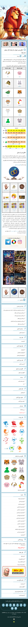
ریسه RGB (22, 410)
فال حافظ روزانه (6, 199)
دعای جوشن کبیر (21, 381)
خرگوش (19, 86)
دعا (23, 384)
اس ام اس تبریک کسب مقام (19, 313)
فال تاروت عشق (21, 526)
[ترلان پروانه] (14, 44)
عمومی (18, 300)
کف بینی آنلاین (21, 364)
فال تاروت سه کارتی (20, 510)
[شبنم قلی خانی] (6, 44)
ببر (19, 96)
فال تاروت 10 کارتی (6, 210)
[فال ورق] (8, 279)
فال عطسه (22, 584)
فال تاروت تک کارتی (20, 507)
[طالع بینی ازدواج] (14, 172)
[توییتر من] (7, 605)
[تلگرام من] (21, 605)
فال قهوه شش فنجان (20, 355)
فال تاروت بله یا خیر (20, 532)
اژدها (8, 96)
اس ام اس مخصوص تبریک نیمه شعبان (17, 321)
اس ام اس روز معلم (21, 318)
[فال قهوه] (20, 268)
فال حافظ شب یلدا (21, 562)
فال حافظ (22, 556)
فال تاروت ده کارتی (20, 524)
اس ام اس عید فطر (21, 324)
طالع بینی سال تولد (21, 490)
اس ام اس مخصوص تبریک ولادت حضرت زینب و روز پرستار (13, 310)
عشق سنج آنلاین (21, 401)
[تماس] (10, 605)
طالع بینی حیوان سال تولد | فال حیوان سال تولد (14, 29)
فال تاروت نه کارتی (21, 521)
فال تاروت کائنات (14, 210)
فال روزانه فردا (21, 595)
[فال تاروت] (20, 256)
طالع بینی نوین (21, 587)
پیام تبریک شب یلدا (20, 565)
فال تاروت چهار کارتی (20, 513)
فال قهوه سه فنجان (21, 353)
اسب (8, 86)
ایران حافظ (16, 231)
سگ (8, 77)
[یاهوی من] (24, 605)
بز (7, 115)
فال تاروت (22, 535)
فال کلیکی (22, 392)
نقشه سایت (9, 617)
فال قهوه (22, 350)
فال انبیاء (22, 341)
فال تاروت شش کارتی (20, 518)
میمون (19, 115)
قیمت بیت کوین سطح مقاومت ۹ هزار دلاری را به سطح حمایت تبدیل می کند (14, 544)
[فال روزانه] (8, 256)
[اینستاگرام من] (14, 605)
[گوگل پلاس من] (3, 605)
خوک (20, 77)
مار (7, 124)
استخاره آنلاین (21, 333)
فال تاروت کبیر (21, 501)
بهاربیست (12, 231)
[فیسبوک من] (17, 605)
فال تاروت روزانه (22, 210)
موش (20, 124)
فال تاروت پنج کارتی (20, 515)
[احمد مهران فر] (22, 44)
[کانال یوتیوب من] (15, 608)
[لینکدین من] (12, 608)
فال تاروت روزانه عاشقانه (19, 529)
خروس (19, 105)
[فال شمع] (8, 268)
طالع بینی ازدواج (21, 372)
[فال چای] (20, 279)
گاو (7, 105)
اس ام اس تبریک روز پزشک (19, 316)
